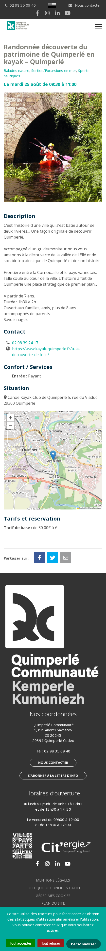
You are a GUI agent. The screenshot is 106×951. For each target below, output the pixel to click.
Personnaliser (83, 943)
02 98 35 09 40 (57, 751)
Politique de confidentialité (53, 887)
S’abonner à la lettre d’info (53, 775)
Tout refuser (50, 943)
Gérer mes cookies (53, 895)
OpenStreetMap (94, 508)
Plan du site (53, 903)
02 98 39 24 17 (25, 343)
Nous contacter (87, 5)
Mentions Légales (53, 880)
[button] (53, 455)
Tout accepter (20, 943)
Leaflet (82, 508)
